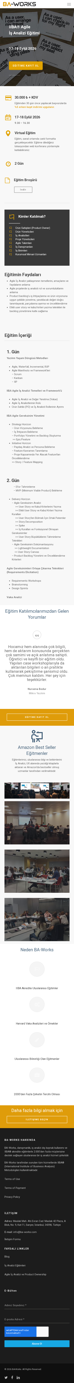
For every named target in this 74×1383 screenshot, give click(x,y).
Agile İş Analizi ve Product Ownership (25, 1274)
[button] (69, 4)
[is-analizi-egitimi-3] (37, 871)
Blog (6, 1256)
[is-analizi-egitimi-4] (37, 919)
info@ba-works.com (25, 1232)
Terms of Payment (15, 1188)
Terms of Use (12, 1179)
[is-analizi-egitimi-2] (37, 822)
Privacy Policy (12, 1196)
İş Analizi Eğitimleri (14, 1265)
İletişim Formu (12, 1239)
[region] (37, 666)
